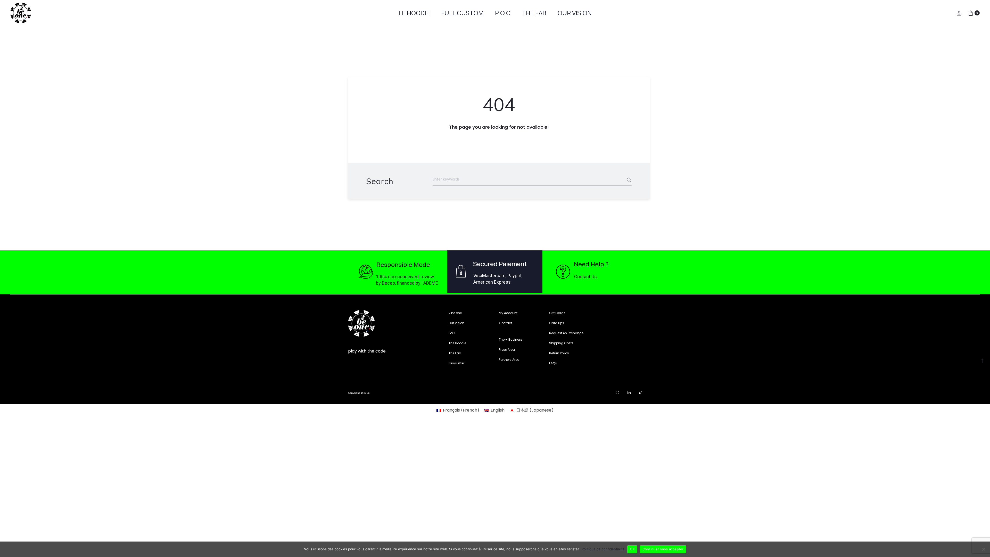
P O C (502, 13)
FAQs (553, 363)
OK (632, 549)
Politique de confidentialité (603, 549)
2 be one (455, 313)
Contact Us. (586, 276)
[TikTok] (640, 392)
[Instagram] (617, 392)
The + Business (511, 339)
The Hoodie (457, 343)
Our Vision (456, 323)
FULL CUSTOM (462, 13)
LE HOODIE (414, 13)
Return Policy (559, 353)
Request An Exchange (566, 333)
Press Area (507, 349)
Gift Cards (557, 313)
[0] (970, 13)
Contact (505, 323)
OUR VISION (575, 13)
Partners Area (509, 359)
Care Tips (556, 323)
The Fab (455, 353)
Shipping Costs (561, 343)
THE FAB (534, 13)
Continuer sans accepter (663, 549)
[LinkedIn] (629, 392)
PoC (452, 333)
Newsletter (456, 363)
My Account (508, 313)
